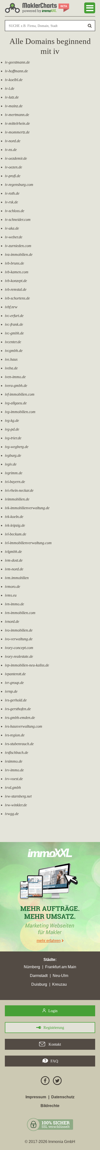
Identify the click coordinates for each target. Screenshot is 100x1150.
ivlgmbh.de (13, 552)
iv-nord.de (12, 141)
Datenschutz (63, 1097)
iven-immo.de (15, 377)
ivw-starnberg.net (18, 796)
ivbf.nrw (11, 307)
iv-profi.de (12, 176)
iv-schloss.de (14, 211)
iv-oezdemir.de (16, 158)
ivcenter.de (13, 342)
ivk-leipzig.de (15, 525)
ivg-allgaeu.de (16, 403)
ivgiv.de (11, 464)
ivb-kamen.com (16, 272)
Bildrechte (50, 1106)
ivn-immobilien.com (20, 613)
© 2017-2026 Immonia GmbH (50, 1142)
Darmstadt (39, 976)
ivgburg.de (13, 455)
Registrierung (53, 1027)
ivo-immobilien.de (19, 630)
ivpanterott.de (15, 674)
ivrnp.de (11, 691)
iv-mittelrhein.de (17, 123)
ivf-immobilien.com (19, 394)
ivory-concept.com (19, 648)
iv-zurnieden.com (18, 246)
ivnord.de (12, 621)
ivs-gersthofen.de (18, 709)
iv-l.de (9, 88)
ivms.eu (11, 595)
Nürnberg (32, 967)
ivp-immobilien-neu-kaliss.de (27, 665)
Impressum (35, 1097)
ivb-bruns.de (14, 263)
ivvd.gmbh (13, 787)
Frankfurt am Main (60, 967)
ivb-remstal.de (15, 289)
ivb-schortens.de (17, 298)
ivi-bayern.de (15, 482)
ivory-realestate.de (19, 656)
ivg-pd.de (12, 429)
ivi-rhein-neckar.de (19, 490)
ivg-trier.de (13, 438)
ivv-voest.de (14, 779)
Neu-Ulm (60, 976)
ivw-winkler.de (16, 805)
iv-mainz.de (14, 106)
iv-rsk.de (11, 202)
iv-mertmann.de (17, 115)
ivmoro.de (12, 586)
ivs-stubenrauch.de (19, 744)
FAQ (54, 1061)
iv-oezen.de (13, 167)
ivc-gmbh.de (14, 333)
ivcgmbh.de (14, 351)
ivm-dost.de (14, 560)
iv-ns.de (11, 150)
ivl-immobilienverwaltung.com (28, 543)
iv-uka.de (12, 228)
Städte (49, 960)
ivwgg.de (12, 814)
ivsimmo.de (13, 761)
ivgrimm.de (13, 473)
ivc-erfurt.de (14, 316)
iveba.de (11, 368)
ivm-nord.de (14, 569)
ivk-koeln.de (14, 517)
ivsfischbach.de (16, 752)
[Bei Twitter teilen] (56, 1081)
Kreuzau (59, 984)
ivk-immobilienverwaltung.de (27, 508)
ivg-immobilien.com (20, 412)
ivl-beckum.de (15, 534)
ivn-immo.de (14, 604)
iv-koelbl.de (14, 80)
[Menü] (89, 7)
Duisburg (39, 984)
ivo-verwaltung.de (19, 639)
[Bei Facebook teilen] (44, 1081)
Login (53, 1011)
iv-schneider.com (18, 219)
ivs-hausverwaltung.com (23, 726)
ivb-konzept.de (16, 281)
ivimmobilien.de (17, 499)
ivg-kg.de (12, 420)
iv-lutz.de (12, 97)
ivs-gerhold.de (16, 700)
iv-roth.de (12, 193)
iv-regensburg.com (19, 185)
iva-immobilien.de (19, 254)
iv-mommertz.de (17, 132)
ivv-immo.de (14, 770)
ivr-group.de (14, 683)
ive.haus (11, 359)
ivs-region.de (15, 735)
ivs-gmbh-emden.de (20, 718)
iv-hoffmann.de (16, 71)
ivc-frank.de (14, 324)
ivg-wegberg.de (16, 447)
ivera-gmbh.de (16, 385)
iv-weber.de (13, 237)
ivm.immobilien (17, 578)
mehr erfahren (49, 941)
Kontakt (54, 1044)
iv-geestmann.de (17, 62)
